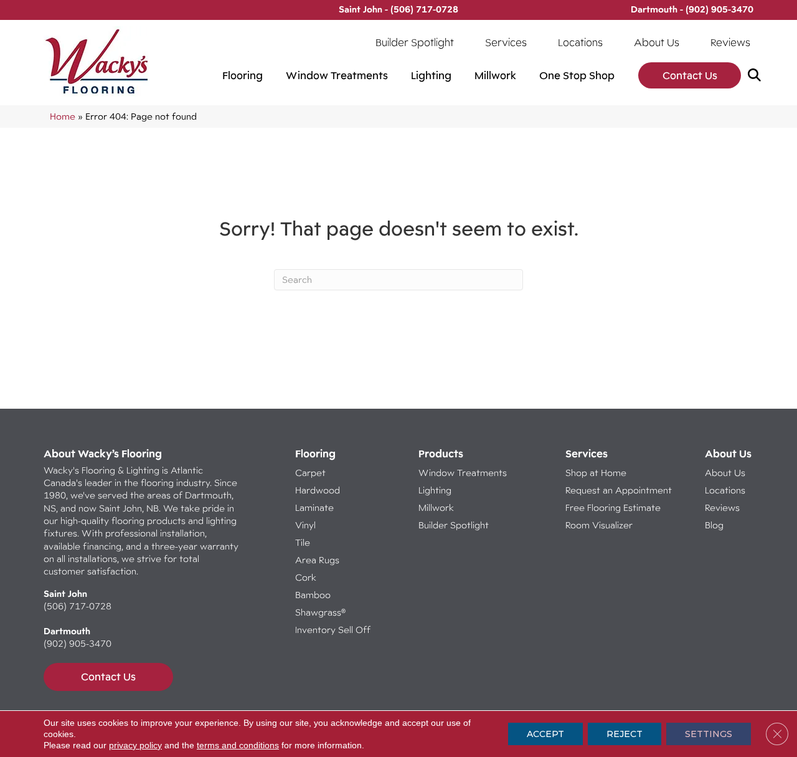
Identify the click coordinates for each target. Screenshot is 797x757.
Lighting (431, 75)
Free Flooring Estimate (614, 507)
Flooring (242, 75)
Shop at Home (595, 472)
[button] (757, 76)
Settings (708, 734)
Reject (624, 734)
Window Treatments (337, 75)
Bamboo (313, 594)
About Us (656, 42)
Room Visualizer (599, 525)
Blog (714, 525)
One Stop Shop (577, 75)
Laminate (314, 507)
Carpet (310, 472)
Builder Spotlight (414, 42)
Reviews (730, 42)
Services (506, 42)
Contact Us (690, 75)
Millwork (495, 75)
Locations (580, 42)
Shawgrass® (320, 612)
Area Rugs (317, 560)
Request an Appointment (618, 490)
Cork (305, 577)
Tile (302, 542)
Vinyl (305, 525)
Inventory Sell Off (332, 629)
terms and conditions (238, 745)
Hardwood (317, 490)
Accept (545, 734)
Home (62, 116)
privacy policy (135, 745)
